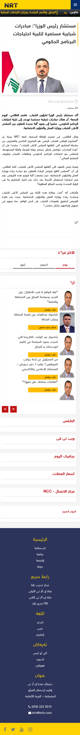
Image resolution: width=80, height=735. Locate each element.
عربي (40, 629)
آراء (72, 283)
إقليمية (40, 561)
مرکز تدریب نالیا (40, 585)
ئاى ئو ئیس (40, 653)
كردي (40, 622)
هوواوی (40, 666)
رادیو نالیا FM (40, 604)
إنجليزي (40, 635)
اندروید (40, 659)
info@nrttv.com (42, 713)
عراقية (40, 554)
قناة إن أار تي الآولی (40, 591)
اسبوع (44, 265)
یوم (65, 265)
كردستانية (40, 548)
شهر (22, 265)
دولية (40, 567)
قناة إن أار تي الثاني (40, 598)
